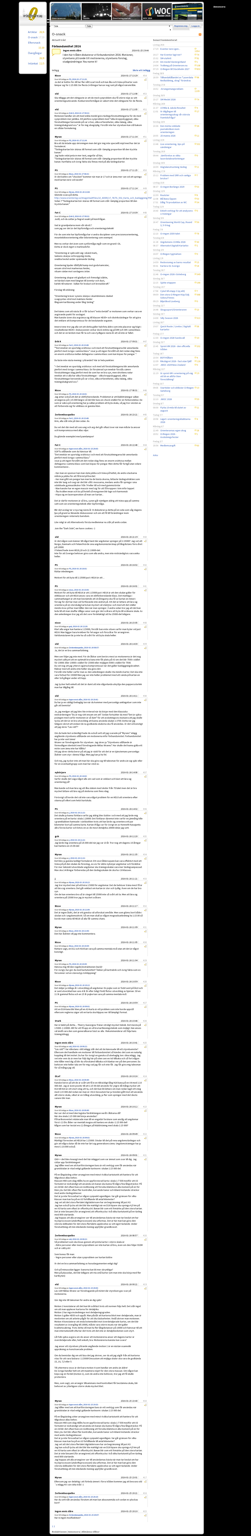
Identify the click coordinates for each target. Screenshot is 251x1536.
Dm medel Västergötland (173, 61)
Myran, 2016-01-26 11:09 (79, 910)
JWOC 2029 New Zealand (172, 364)
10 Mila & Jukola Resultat (172, 107)
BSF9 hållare (166, 357)
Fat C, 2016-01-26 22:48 (78, 345)
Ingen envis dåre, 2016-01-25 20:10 (83, 1497)
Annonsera (74, 1531)
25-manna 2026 (167, 135)
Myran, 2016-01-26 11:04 (79, 192)
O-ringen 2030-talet (170, 233)
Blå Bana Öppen (168, 198)
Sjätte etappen (168, 282)
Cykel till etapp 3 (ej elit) (172, 291)
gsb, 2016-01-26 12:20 (78, 626)
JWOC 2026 (166, 399)
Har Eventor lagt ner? (171, 54)
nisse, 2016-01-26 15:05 (79, 590)
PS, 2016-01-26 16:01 (78, 394)
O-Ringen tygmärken (170, 253)
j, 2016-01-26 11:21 (77, 812)
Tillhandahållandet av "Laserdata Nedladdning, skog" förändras (176, 79)
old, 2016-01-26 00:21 (78, 1046)
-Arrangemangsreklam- (172, 88)
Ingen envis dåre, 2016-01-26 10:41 (83, 699)
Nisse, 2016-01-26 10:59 (79, 946)
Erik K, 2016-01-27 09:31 (79, 113)
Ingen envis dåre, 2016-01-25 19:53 (83, 1404)
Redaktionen (59, 1531)
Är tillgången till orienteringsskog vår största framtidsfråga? (175, 114)
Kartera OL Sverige (170, 265)
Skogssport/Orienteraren (173, 309)
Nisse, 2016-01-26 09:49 (79, 1080)
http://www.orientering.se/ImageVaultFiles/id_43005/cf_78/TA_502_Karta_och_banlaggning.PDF (103, 197)
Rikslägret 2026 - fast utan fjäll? (176, 361)
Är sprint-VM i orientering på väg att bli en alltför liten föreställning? (176, 376)
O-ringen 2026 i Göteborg (173, 274)
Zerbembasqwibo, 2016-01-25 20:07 (84, 1515)
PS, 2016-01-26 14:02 (78, 776)
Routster (164, 195)
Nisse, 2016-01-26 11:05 (79, 931)
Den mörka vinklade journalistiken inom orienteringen (170, 129)
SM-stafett (165, 58)
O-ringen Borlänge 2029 (172, 186)
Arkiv (155, 455)
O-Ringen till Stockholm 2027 (174, 69)
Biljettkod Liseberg (170, 301)
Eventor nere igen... (170, 48)
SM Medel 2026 (168, 99)
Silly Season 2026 (169, 318)
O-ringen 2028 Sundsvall (172, 337)
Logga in (196, 26)
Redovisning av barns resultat (175, 262)
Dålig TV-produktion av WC (173, 202)
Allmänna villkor (91, 1531)
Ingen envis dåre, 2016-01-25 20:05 (83, 449)
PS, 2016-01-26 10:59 (78, 964)
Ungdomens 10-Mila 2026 (172, 241)
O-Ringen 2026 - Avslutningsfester (169, 435)
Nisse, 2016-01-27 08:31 (79, 174)
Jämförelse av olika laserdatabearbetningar (172, 157)
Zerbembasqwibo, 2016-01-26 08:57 (84, 647)
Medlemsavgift (167, 445)
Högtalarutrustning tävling (173, 166)
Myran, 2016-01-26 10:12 (79, 882)
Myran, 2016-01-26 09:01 (79, 1006)
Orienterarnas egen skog (173, 430)
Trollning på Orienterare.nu (173, 65)
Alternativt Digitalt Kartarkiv (174, 245)
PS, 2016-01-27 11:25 (78, 79)
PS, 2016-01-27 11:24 (78, 140)
